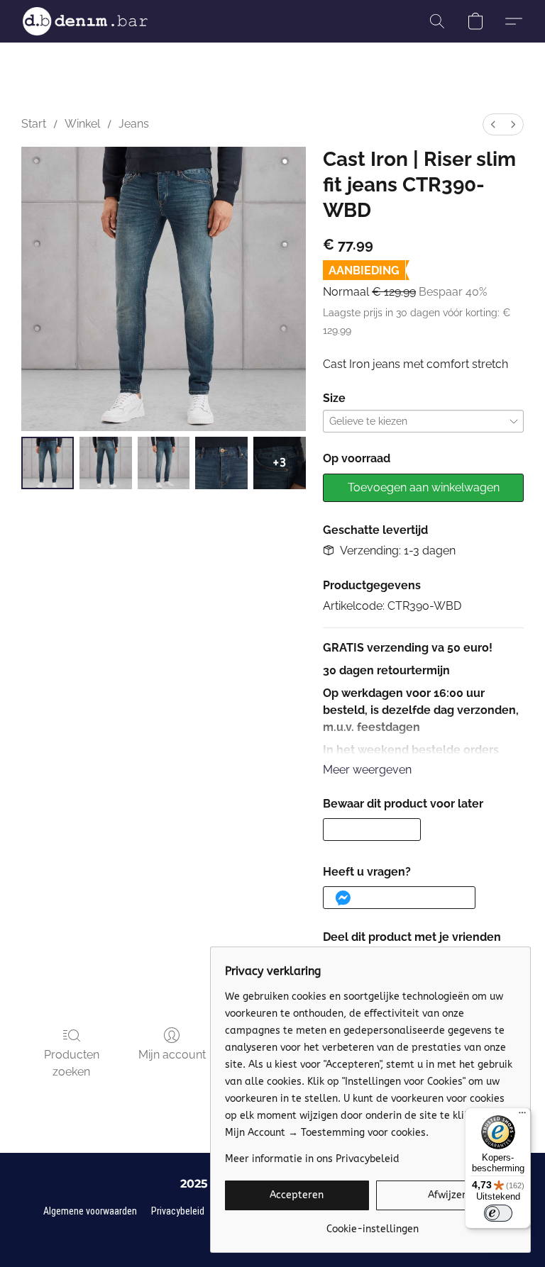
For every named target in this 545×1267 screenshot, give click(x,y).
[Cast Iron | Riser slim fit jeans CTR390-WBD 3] (221, 463)
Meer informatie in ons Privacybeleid (312, 1159)
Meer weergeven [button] (367, 769)
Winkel (82, 123)
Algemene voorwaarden (90, 1211)
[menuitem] (493, 124)
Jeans (134, 123)
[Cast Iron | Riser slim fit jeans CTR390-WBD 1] (105, 463)
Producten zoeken (71, 1063)
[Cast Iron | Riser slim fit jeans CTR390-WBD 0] (47, 463)
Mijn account (172, 1054)
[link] (372, 1224)
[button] (85, 21)
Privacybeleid (177, 1211)
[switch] (498, 1213)
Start (33, 123)
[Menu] (522, 1115)
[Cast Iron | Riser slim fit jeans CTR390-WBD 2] (164, 463)
